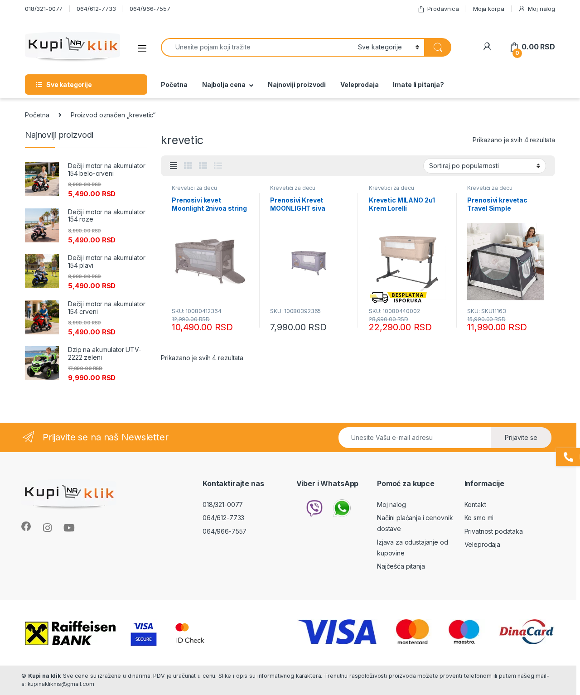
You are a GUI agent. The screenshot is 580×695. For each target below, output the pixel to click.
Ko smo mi (479, 517)
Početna (174, 84)
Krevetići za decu (194, 187)
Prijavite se (521, 437)
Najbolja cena (224, 84)
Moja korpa (488, 8)
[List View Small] (203, 166)
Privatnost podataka (493, 531)
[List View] (218, 166)
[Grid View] (188, 166)
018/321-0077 (44, 8)
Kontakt (475, 504)
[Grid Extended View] (173, 166)
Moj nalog (541, 8)
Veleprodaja (359, 84)
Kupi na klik (44, 675)
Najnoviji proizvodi (297, 84)
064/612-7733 (96, 8)
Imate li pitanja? (418, 84)
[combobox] (257, 47)
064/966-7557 (150, 8)
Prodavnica (443, 8)
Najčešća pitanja (401, 566)
